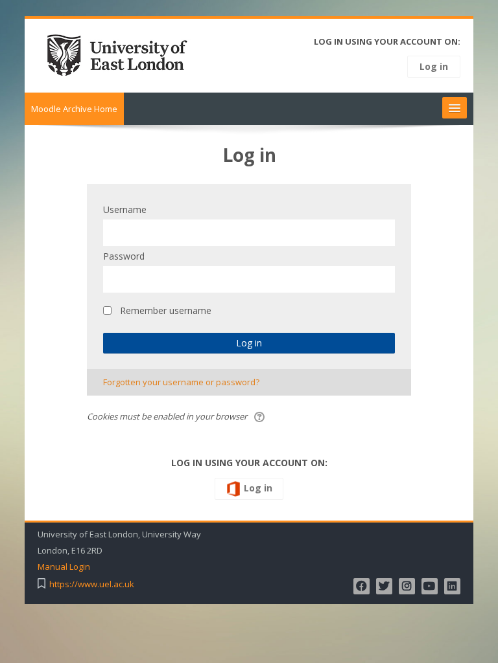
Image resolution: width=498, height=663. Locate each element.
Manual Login (64, 567)
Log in (434, 66)
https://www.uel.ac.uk (91, 584)
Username (125, 209)
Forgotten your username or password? (181, 382)
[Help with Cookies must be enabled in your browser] (260, 416)
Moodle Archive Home (74, 109)
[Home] (121, 54)
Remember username (165, 310)
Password (124, 256)
